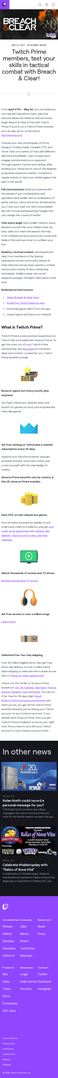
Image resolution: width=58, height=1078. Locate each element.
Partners (6, 1059)
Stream (8, 926)
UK (21, 687)
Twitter (42, 974)
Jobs (23, 926)
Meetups (26, 955)
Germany (40, 687)
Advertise (9, 948)
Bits (5, 974)
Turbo (7, 988)
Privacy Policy (9, 1043)
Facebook (44, 981)
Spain (36, 691)
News (41, 926)
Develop (8, 941)
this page (28, 348)
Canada (29, 687)
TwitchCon (27, 948)
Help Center (28, 981)
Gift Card (9, 1010)
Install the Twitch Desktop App (26, 303)
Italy (25, 691)
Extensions (10, 1003)
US (16, 687)
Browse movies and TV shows (19, 580)
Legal (24, 974)
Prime (6, 996)
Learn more (8, 621)
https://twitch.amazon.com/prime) (23, 700)
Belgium (16, 691)
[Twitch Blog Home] (4, 4)
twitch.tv (9, 955)
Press (41, 933)
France (52, 687)
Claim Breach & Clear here (23, 297)
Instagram (44, 988)
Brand (24, 941)
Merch (24, 933)
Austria (5, 691)
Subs (6, 981)
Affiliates (7, 1065)
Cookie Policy (9, 1054)
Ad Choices (8, 1049)
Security (26, 988)
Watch (7, 933)
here (38, 696)
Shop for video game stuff (27, 675)
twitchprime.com (11, 135)
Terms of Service (10, 1038)
